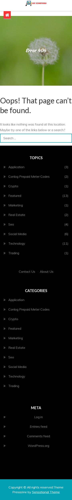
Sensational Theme (46, 492)
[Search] (67, 138)
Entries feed (38, 426)
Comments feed (38, 436)
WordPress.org (38, 446)
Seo (11, 224)
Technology (16, 243)
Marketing (15, 205)
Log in (38, 417)
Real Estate (16, 215)
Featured (14, 196)
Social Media (17, 234)
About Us (46, 272)
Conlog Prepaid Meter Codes (29, 176)
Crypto (13, 186)
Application (16, 167)
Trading (13, 253)
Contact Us (27, 272)
